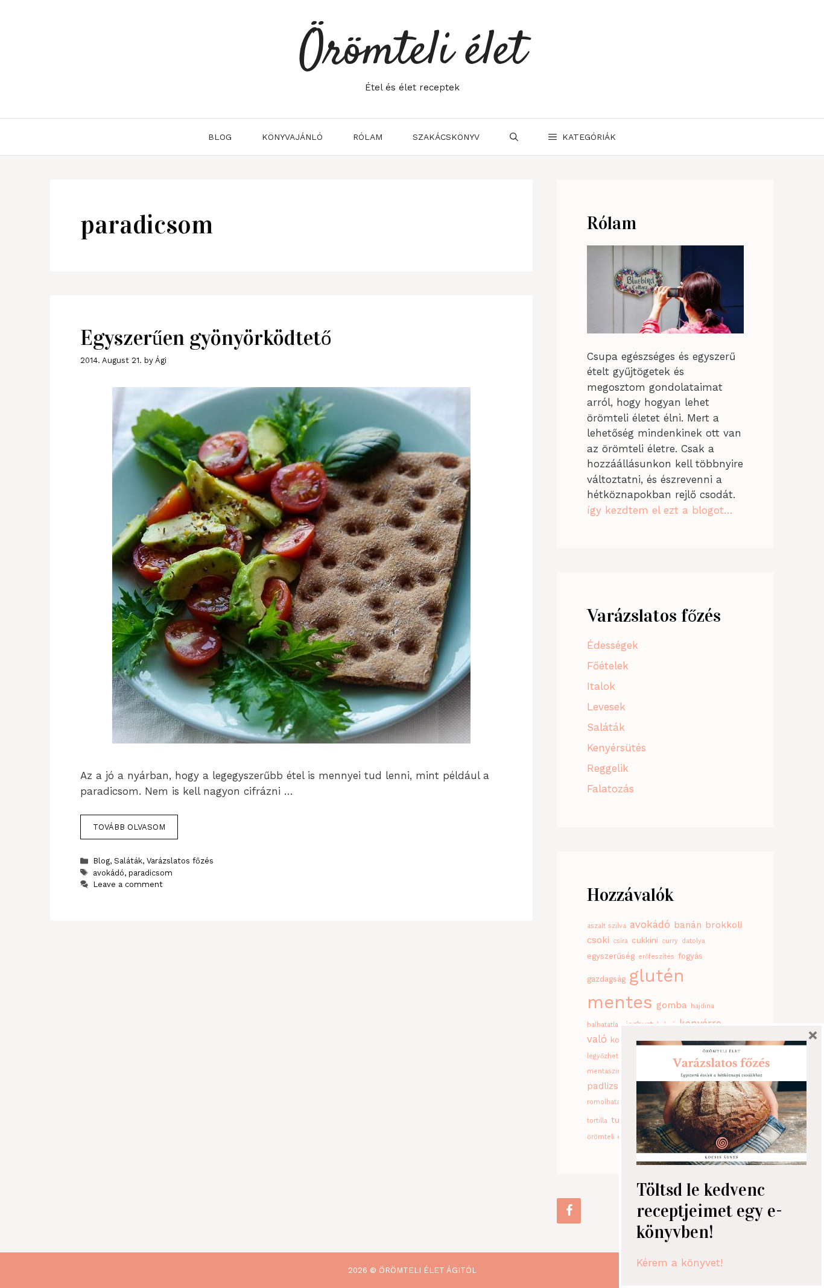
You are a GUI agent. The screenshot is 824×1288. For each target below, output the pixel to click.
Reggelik (608, 768)
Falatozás (610, 789)
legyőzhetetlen (611, 1056)
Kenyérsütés (616, 748)
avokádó (108, 872)
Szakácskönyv (446, 137)
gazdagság (606, 978)
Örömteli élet (412, 52)
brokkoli (723, 925)
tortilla (597, 1121)
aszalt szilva (606, 926)
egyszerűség (611, 956)
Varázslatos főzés (180, 860)
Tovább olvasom (129, 827)
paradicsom (150, 872)
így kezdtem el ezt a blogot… (660, 510)
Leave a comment (128, 884)
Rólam (367, 137)
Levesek (606, 707)
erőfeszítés (656, 957)
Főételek (608, 666)
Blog (220, 137)
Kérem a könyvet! (679, 1263)
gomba (671, 1005)
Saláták (128, 860)
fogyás (690, 956)
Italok (601, 686)
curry (670, 941)
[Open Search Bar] (514, 137)
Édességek (612, 645)
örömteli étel (608, 1137)
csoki (598, 940)
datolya (693, 941)
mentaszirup (607, 1071)
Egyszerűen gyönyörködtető (206, 338)
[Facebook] (569, 1210)
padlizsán (608, 1086)
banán (688, 925)
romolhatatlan (609, 1102)
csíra (620, 941)
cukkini (645, 940)
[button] (582, 137)
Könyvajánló (292, 137)
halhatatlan (605, 1025)
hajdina (702, 1006)
